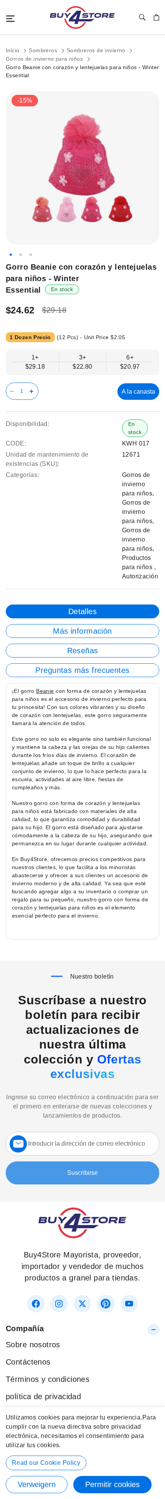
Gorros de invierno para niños (45, 59)
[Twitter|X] (82, 1303)
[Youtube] (129, 1303)
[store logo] (82, 17)
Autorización (140, 576)
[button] (11, 255)
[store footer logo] (82, 1235)
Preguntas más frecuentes (82, 670)
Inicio (13, 50)
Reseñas (82, 650)
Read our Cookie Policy (46, 1462)
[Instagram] (59, 1303)
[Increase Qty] (33, 391)
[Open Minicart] (156, 17)
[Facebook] (36, 1303)
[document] (82, 1453)
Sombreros (44, 50)
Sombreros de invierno (97, 50)
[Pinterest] (105, 1303)
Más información (82, 631)
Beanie (45, 691)
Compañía (25, 1328)
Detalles (82, 611)
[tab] (82, 611)
